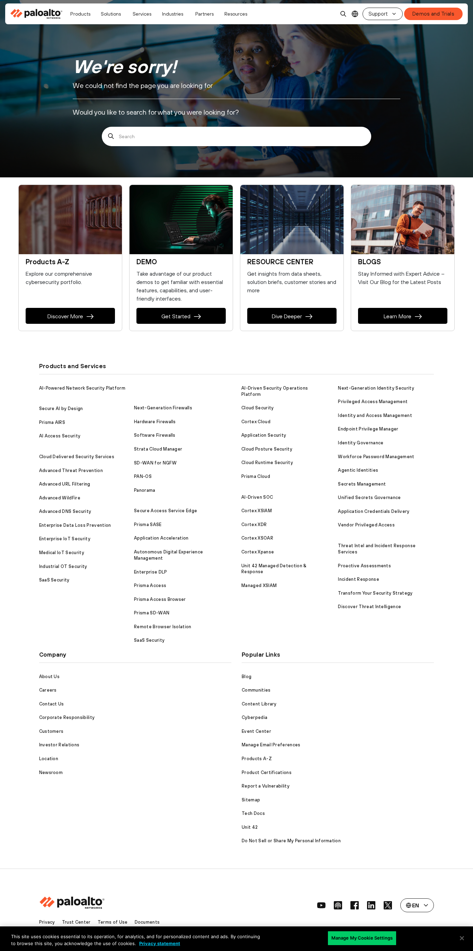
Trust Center (76, 922)
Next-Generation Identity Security (376, 388)
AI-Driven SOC (257, 497)
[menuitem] (38, 13)
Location (49, 758)
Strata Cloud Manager (158, 449)
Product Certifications (267, 772)
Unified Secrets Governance (369, 497)
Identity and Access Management (375, 415)
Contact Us (51, 703)
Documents (147, 922)
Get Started (175, 316)
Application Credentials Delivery (373, 511)
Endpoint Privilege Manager (368, 429)
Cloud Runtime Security (267, 462)
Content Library (259, 703)
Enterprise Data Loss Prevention (75, 525)
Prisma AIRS (52, 422)
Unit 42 (250, 827)
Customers (51, 731)
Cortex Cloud (255, 421)
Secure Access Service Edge (165, 510)
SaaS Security (54, 580)
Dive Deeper (287, 316)
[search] (343, 13)
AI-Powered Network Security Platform (82, 388)
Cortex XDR (254, 524)
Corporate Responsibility (67, 717)
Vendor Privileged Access (366, 524)
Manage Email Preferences (271, 744)
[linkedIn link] (371, 905)
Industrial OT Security (63, 566)
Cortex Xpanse (257, 551)
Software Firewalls (155, 435)
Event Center (256, 731)
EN (355, 14)
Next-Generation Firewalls (163, 407)
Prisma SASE (148, 524)
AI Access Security (60, 435)
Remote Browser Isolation (162, 626)
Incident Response (358, 579)
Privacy (47, 922)
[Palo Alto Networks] (36, 14)
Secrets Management (362, 484)
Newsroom (51, 772)
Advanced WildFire (59, 497)
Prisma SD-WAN (151, 612)
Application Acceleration (161, 538)
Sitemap (251, 799)
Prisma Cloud (255, 476)
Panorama (144, 490)
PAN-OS (143, 476)
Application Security (263, 435)
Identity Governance (360, 442)
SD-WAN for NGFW (155, 462)
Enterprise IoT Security (64, 538)
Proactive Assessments (364, 565)
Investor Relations (59, 744)
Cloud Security (257, 407)
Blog (246, 676)
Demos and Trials (433, 14)
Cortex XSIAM (256, 510)
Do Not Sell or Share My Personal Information (291, 840)
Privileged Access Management (373, 401)
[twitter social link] (388, 905)
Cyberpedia (254, 717)
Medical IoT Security (61, 552)
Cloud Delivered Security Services (77, 456)
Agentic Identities (358, 470)
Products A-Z (257, 758)
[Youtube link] (321, 905)
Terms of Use (113, 922)
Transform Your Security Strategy (375, 593)
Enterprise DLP (150, 572)
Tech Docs (253, 813)
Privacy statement (159, 943)
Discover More (65, 316)
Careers (48, 690)
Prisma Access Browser (160, 599)
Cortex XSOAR (257, 538)
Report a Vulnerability (265, 786)
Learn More (397, 316)
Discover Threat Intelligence (369, 606)
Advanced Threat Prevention (71, 470)
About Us (49, 676)
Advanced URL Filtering (64, 484)
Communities (256, 690)
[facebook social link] (354, 905)
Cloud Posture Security (266, 449)
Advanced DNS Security (65, 511)
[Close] (462, 938)
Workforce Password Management (376, 456)
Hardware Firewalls (155, 421)
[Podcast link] (338, 905)
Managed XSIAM (259, 585)
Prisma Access (150, 585)
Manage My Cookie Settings (362, 938)
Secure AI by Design (61, 408)
